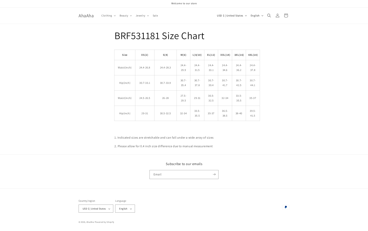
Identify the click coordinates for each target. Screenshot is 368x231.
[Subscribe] (214, 174)
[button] (108, 16)
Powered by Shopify (104, 222)
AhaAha (90, 222)
